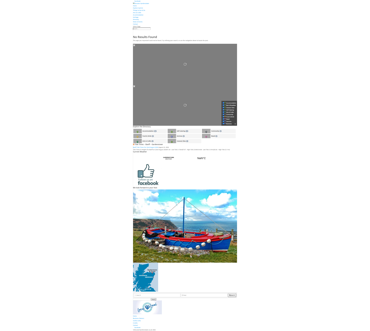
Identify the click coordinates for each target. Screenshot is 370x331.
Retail (228, 119)
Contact (135, 24)
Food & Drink (230, 117)
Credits (135, 323)
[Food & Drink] (137, 136)
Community (229, 114)
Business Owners (138, 318)
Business (229, 123)
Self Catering (230, 110)
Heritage (135, 17)
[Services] (172, 136)
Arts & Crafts (137, 12)
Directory (136, 19)
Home (135, 6)
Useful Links (137, 321)
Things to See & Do (139, 10)
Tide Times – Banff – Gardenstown (149, 144)
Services (228, 121)
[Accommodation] (137, 131)
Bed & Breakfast (231, 105)
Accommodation (138, 15)
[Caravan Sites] (172, 141)
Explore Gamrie (138, 8)
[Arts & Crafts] (137, 141)
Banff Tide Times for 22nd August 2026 (145, 147)
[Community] (206, 131)
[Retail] (206, 136)
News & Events (138, 22)
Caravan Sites (230, 107)
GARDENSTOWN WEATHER (185, 158)
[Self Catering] (172, 131)
